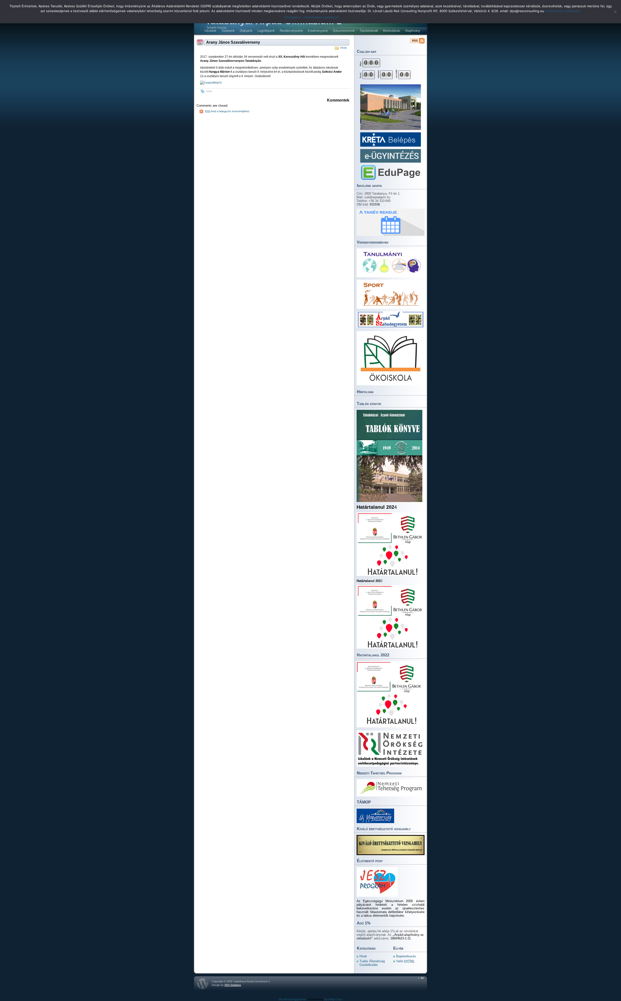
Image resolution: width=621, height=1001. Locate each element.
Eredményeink (318, 30)
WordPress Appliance (292, 999)
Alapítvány (412, 30)
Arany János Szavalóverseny (233, 42)
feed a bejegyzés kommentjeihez (227, 111)
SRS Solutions (232, 985)
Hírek (343, 47)
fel (422, 978)
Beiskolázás (391, 30)
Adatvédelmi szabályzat (562, 11)
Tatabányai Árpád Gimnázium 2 (417, 40)
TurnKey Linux (333, 999)
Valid (405, 961)
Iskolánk (210, 30)
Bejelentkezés (406, 956)
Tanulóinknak (369, 30)
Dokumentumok (344, 30)
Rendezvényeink (291, 30)
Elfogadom (293, 17)
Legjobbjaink (266, 30)
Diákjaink (246, 30)
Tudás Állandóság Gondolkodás (372, 963)
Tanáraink (228, 30)
